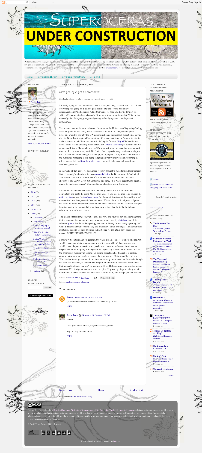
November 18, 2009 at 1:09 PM (96, 315)
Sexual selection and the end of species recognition (163, 305)
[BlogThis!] (104, 277)
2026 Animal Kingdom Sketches (162, 337)
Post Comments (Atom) (81, 396)
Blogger (116, 441)
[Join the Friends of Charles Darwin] (154, 179)
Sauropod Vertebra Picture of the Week (162, 240)
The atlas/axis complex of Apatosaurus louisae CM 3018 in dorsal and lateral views (162, 247)
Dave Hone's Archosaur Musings (162, 299)
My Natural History (47, 76)
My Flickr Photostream (73, 76)
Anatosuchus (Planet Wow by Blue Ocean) (161, 229)
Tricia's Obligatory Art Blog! (162, 332)
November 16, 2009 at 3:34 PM (88, 297)
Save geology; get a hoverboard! (41, 253)
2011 (33, 204)
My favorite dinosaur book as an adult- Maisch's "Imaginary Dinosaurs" (161, 268)
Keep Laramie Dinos (90, 160)
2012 (33, 200)
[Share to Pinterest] (113, 277)
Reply (69, 305)
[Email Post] (95, 277)
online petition (66, 197)
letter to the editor (113, 144)
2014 (33, 192)
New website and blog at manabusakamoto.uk (163, 360)
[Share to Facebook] (110, 277)
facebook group (90, 197)
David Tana (72, 315)
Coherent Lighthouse (163, 369)
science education (81, 281)
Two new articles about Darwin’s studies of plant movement (163, 287)
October (37, 270)
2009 (33, 213)
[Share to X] (107, 277)
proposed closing (102, 174)
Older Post (136, 390)
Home (30, 76)
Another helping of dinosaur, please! (41, 226)
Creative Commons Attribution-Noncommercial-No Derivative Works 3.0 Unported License (93, 410)
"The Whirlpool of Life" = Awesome (42, 233)
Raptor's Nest (159, 356)
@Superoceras (112, 67)
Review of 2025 (159, 348)
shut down (122, 219)
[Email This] (101, 277)
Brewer (70, 297)
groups (71, 223)
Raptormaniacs (160, 346)
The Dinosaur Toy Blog (161, 224)
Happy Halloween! (41, 265)
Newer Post (66, 390)
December (38, 217)
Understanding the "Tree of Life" (41, 260)
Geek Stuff (95, 76)
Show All (171, 375)
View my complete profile (39, 143)
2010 (33, 209)
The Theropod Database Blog (160, 260)
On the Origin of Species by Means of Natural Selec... (42, 241)
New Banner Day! (41, 248)
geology (69, 281)
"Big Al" (120, 141)
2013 (33, 196)
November (38, 221)
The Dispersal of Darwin (160, 281)
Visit (156, 207)
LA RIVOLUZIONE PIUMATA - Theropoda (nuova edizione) (162, 321)
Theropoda (158, 315)
